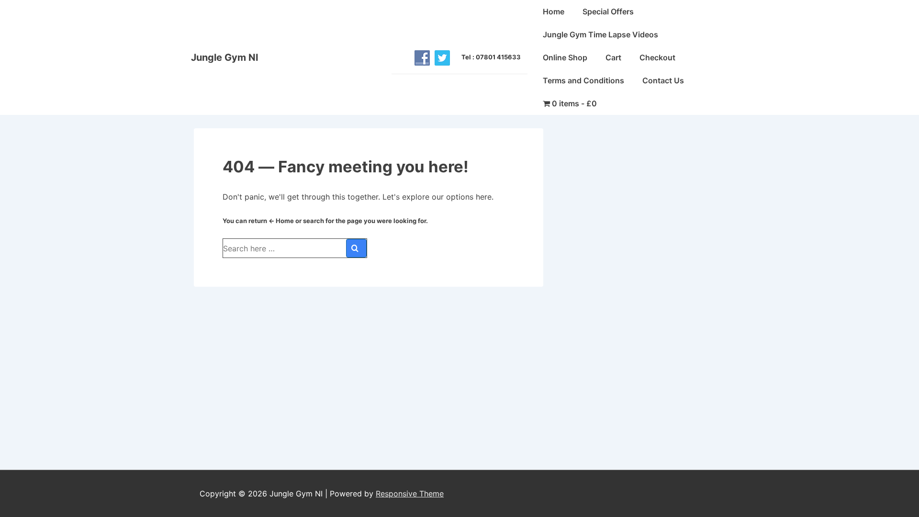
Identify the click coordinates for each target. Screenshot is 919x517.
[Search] (356, 248)
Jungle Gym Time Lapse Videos (600, 34)
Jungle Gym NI (224, 57)
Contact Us (663, 80)
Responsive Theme (410, 493)
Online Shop (565, 57)
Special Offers (608, 11)
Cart (613, 57)
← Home (281, 221)
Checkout (657, 57)
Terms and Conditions (583, 80)
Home (553, 11)
